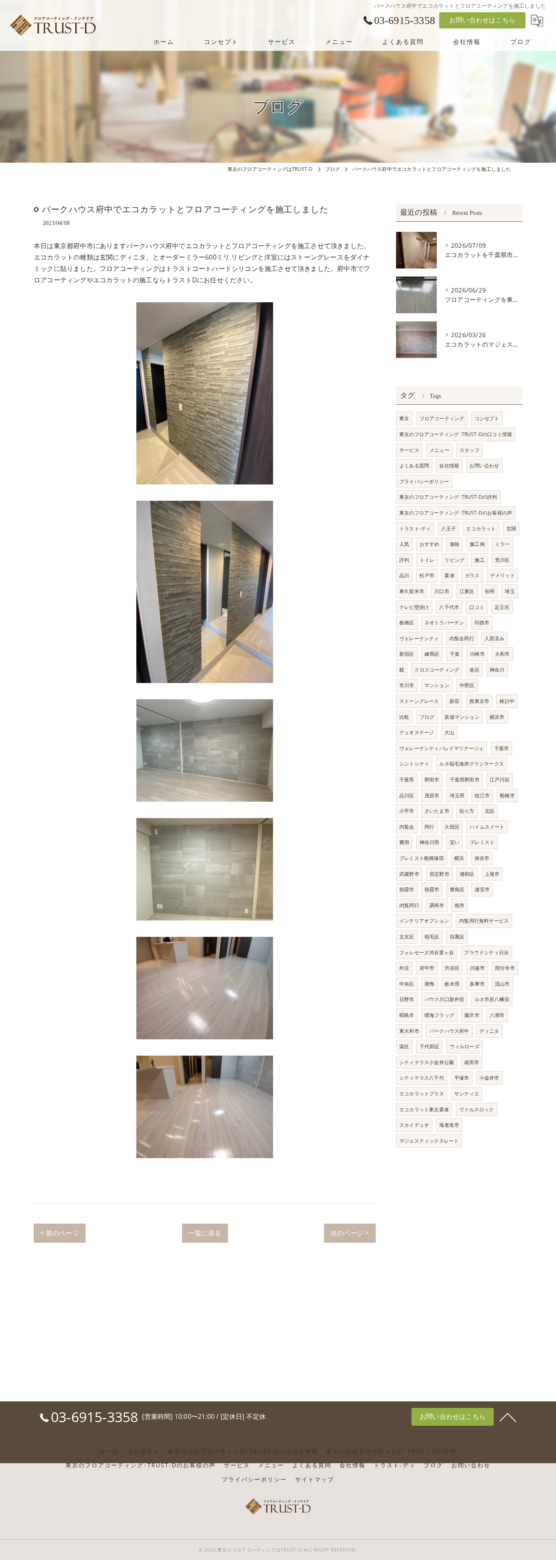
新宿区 (406, 653)
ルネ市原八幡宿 (492, 999)
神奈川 (497, 669)
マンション (437, 685)
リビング (454, 559)
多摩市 (477, 983)
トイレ (427, 559)
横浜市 (497, 716)
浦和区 (467, 874)
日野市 (406, 999)
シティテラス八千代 (421, 1077)
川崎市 (477, 653)
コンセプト (487, 418)
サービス (409, 450)
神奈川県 (430, 842)
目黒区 (457, 936)
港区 (474, 669)
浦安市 (482, 889)
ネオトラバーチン (444, 622)
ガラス (472, 575)
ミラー (502, 544)
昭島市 (406, 1015)
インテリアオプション (424, 920)
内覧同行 (409, 905)
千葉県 (406, 779)
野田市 (432, 779)
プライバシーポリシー (424, 481)
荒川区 (502, 559)
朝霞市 (406, 889)
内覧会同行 (461, 638)
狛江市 (482, 795)
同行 (429, 826)
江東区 (467, 591)
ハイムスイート (487, 826)
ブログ (427, 716)
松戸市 (427, 575)
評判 (404, 559)
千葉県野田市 (464, 779)
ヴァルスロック (476, 1109)
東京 (404, 418)
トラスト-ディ (415, 528)
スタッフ (469, 450)
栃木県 (452, 983)
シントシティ (414, 763)
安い (455, 842)
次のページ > (350, 1232)
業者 (449, 575)
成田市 (471, 1062)
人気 (404, 544)
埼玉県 (457, 795)
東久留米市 (411, 591)
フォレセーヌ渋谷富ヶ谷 (426, 952)
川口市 (441, 591)
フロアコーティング (442, 418)
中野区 (467, 685)
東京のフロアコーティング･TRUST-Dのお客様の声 (455, 512)
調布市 (436, 905)
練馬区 (432, 653)
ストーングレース (419, 701)
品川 (404, 575)
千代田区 (430, 1046)
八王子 (448, 528)
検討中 (506, 701)
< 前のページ (59, 1232)
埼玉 (509, 591)
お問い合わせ (484, 465)
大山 (449, 732)
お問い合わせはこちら (482, 19)
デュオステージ (416, 732)
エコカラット (481, 528)
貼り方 (467, 810)
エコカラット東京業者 (424, 1109)
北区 (490, 810)
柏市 (459, 905)
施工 (479, 559)
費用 (404, 842)
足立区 (502, 607)
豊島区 (457, 889)
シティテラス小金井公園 (426, 1062)
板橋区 (406, 622)
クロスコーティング (436, 669)
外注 (404, 967)
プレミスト (482, 842)
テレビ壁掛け (414, 607)
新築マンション (461, 716)
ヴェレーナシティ (419, 638)
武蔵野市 (409, 874)
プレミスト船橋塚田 (421, 858)
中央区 (406, 983)
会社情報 (449, 465)
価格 (455, 544)
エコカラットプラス (421, 1093)
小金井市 (489, 1077)
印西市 (482, 622)
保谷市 (482, 858)
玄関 (511, 528)
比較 (404, 716)
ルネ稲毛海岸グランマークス (471, 763)
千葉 (455, 653)
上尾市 (492, 874)
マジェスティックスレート (429, 1140)
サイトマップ (314, 1479)
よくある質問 (414, 465)
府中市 (427, 967)
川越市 (477, 967)
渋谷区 (452, 967)
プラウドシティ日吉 (486, 952)
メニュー (439, 450)
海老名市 (449, 1124)
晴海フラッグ (439, 1015)
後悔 (429, 983)
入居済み (494, 638)
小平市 (406, 810)
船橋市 (507, 795)
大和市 (502, 653)
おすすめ (430, 544)
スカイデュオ (414, 1124)
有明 (490, 591)
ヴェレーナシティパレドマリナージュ (441, 748)
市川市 (406, 685)
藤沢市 (471, 1015)
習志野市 (439, 874)
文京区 (406, 936)
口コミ (476, 607)
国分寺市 (505, 967)
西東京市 (479, 701)
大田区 (452, 826)
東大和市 (409, 1031)
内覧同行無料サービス (484, 920)
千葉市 (501, 748)
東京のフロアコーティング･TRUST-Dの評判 (448, 496)
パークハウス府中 (449, 1031)
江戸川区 (500, 779)
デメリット (502, 575)
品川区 (406, 795)
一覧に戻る (204, 1232)
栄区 (404, 1046)
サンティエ (466, 1093)
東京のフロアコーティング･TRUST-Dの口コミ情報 (455, 434)
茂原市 (432, 795)
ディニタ (489, 1031)
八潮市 (497, 1015)
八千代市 (449, 607)
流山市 (502, 983)
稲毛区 (432, 936)
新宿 (454, 701)
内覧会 (406, 826)
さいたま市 (437, 810)
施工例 (477, 544)
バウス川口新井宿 (444, 999)
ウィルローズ (464, 1046)
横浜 (459, 858)
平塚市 (461, 1077)
